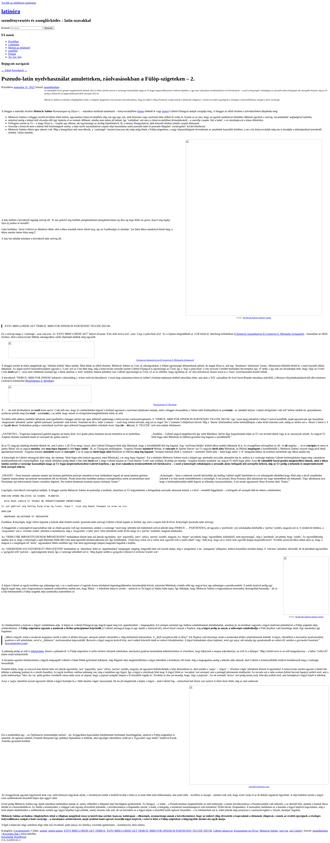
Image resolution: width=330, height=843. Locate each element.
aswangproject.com (16, 643)
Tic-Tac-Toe (14, 56)
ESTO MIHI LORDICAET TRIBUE (84, 830)
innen (141, 111)
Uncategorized (21, 830)
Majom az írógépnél (19, 47)
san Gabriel (295, 830)
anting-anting (55, 830)
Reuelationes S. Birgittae (39, 380)
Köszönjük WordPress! (13, 836)
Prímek (12, 53)
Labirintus (13, 44)
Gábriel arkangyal (223, 830)
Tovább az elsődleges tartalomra (18, 2)
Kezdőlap (13, 41)
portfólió (13, 50)
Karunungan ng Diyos (246, 830)
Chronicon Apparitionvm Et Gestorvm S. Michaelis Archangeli (269, 333)
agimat (43, 830)
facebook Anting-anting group (257, 317)
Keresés (5, 27)
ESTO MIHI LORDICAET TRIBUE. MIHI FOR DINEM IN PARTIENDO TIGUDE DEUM (159, 830)
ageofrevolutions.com (259, 786)
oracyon (283, 830)
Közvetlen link (11, 833)
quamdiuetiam (51, 87)
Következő (19, 70)
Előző (6, 70)
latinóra (10, 11)
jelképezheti (37, 651)
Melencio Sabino (269, 830)
